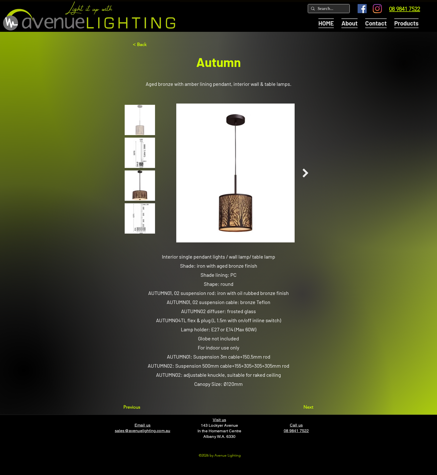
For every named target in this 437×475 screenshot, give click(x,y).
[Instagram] (377, 8)
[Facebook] (362, 8)
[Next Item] (305, 173)
